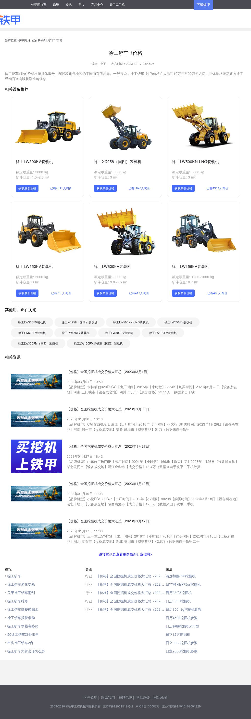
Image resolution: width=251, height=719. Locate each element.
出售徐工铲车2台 (20, 642)
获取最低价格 (27, 188)
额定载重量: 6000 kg (110, 276)
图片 (81, 4)
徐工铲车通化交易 (21, 584)
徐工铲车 (14, 575)
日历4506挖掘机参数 (182, 617)
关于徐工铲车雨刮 (21, 592)
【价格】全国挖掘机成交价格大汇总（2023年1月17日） (131, 609)
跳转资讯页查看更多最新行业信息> (125, 554)
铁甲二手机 (117, 4)
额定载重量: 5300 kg (110, 171)
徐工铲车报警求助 (21, 617)
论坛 (56, 4)
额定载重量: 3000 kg (32, 171)
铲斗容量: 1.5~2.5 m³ (32, 177)
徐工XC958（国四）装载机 (117, 161)
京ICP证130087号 (148, 706)
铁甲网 (22, 40)
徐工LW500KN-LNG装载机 (195, 161)
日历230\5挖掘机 (179, 592)
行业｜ (90, 575)
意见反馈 (143, 697)
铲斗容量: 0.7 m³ (185, 281)
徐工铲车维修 (17, 600)
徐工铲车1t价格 (52, 40)
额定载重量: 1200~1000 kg (193, 276)
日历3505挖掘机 (178, 600)
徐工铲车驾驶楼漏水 (22, 609)
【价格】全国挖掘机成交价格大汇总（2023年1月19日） (131, 600)
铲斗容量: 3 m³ (105, 177)
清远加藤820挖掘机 (181, 575)
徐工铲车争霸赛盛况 (22, 625)
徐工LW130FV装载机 (163, 333)
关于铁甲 (91, 697)
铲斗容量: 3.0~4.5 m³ (110, 281)
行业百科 (35, 40)
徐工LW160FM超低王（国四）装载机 (98, 343)
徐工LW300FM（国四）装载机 (38, 343)
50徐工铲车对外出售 (23, 634)
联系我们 (108, 697)
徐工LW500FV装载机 (119, 333)
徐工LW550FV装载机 (34, 266)
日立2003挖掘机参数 (182, 642)
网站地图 (160, 697)
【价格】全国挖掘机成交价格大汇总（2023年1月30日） (131, 584)
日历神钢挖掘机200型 (182, 625)
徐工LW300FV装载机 (34, 161)
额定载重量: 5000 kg (188, 171)
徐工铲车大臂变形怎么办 (26, 651)
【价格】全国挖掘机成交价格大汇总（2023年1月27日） (131, 592)
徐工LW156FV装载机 (190, 266)
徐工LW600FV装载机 (112, 266)
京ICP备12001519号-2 (118, 706)
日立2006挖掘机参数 (182, 651)
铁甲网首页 (38, 4)
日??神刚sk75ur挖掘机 (183, 584)
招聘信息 (125, 697)
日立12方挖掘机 (178, 634)
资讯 (69, 4)
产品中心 (97, 4)
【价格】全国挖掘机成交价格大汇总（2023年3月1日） (131, 575)
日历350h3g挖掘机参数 (183, 609)
